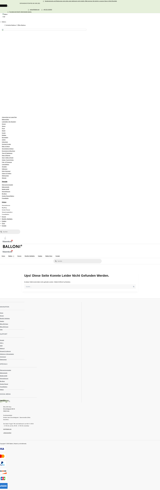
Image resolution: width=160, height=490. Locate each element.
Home (3, 256)
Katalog (40, 256)
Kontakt (58, 256)
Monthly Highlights (30, 256)
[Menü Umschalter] (2, 19)
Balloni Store (48, 256)
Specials (4, 181)
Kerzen (19, 256)
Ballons (10, 256)
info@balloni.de (7, 429)
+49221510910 (7, 433)
